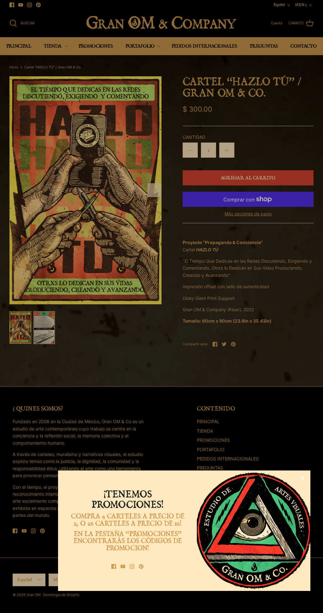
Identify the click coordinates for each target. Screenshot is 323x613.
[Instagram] (132, 566)
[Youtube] (122, 566)
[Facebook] (113, 566)
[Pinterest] (141, 566)
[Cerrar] (302, 478)
